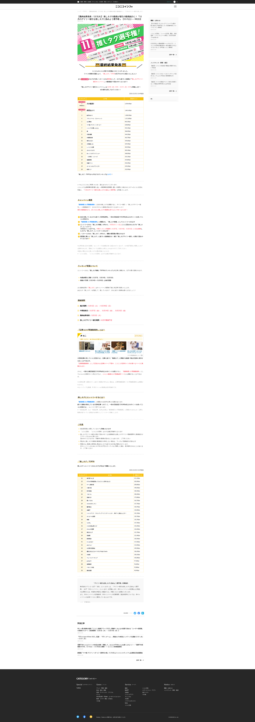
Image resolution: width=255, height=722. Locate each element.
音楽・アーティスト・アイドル (104, 692)
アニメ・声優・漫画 (101, 688)
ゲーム (98, 694)
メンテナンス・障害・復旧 (171, 690)
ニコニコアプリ (129, 694)
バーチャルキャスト (130, 701)
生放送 (89, 1)
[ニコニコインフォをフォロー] (77, 716)
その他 (98, 701)
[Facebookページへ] (84, 716)
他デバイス (145, 692)
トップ (79, 11)
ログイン (169, 1)
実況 (105, 1)
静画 (85, 1)
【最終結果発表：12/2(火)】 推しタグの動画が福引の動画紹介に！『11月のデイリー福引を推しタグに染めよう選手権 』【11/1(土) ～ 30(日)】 (126, 11)
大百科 (101, 1)
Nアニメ (109, 1)
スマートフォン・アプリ (149, 690)
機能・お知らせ (168, 688)
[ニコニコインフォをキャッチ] (91, 716)
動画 (82, 1)
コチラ (109, 174)
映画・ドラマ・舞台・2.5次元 (104, 698)
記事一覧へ (139, 660)
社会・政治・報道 (101, 690)
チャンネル (95, 1)
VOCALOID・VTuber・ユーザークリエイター (108, 696)
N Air (126, 703)
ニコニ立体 (128, 705)
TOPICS (85, 11)
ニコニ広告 (145, 688)
